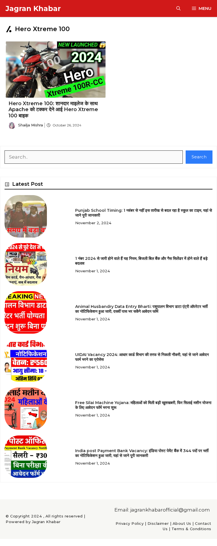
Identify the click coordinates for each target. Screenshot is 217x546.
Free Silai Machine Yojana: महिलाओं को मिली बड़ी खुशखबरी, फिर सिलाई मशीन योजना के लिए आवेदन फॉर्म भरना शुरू (143, 405)
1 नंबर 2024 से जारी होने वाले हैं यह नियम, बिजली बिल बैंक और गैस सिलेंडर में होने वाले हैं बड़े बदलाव (141, 261)
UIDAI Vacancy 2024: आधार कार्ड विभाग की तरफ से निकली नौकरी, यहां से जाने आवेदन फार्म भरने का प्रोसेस (142, 357)
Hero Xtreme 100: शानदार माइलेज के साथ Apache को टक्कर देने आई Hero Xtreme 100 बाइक (53, 109)
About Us (182, 523)
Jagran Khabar (33, 8)
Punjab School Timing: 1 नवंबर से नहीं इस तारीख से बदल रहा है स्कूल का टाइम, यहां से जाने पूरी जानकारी (143, 213)
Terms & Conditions (191, 528)
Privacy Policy (130, 523)
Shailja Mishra (30, 125)
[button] (178, 8)
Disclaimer (158, 523)
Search (199, 156)
